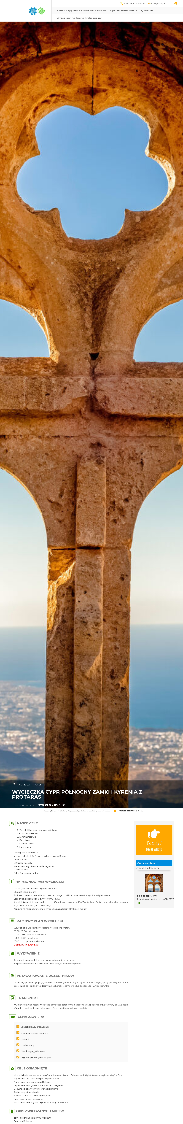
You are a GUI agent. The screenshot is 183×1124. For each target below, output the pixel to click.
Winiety (81, 11)
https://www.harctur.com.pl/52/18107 (155, 899)
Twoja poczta (71, 11)
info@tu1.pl (158, 3)
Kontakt (61, 11)
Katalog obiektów (93, 18)
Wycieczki (148, 11)
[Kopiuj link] (139, 903)
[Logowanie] (176, 3)
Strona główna (49, 811)
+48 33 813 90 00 (134, 3)
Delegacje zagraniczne (117, 11)
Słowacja (90, 11)
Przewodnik (100, 11)
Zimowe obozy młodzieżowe (70, 18)
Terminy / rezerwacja (154, 845)
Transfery (133, 11)
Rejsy (140, 11)
